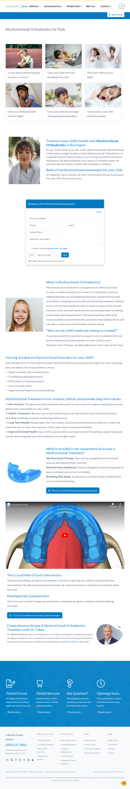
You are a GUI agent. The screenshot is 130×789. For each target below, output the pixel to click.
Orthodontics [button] (52, 6)
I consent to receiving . (49, 248)
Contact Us (112, 744)
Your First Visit (67, 756)
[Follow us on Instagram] (20, 760)
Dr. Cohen (79, 641)
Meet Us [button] (90, 6)
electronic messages (59, 248)
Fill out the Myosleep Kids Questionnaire (36, 615)
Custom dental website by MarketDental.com (108, 772)
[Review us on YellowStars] (7, 760)
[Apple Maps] (32, 760)
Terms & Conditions (93, 749)
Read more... (14, 711)
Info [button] (100, 212)
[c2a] (123, 783)
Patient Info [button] (73, 6)
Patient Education (68, 744)
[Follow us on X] (24, 760)
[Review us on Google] (12, 760)
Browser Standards (92, 753)
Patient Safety (90, 740)
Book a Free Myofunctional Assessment (74, 490)
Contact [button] (105, 6)
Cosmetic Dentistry (45, 744)
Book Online (117, 14)
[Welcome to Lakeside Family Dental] (17, 6)
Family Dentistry (44, 740)
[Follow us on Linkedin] (28, 760)
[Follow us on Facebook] (16, 760)
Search (111, 753)
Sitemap (111, 749)
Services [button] (33, 6)
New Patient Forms (69, 740)
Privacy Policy (90, 744)
